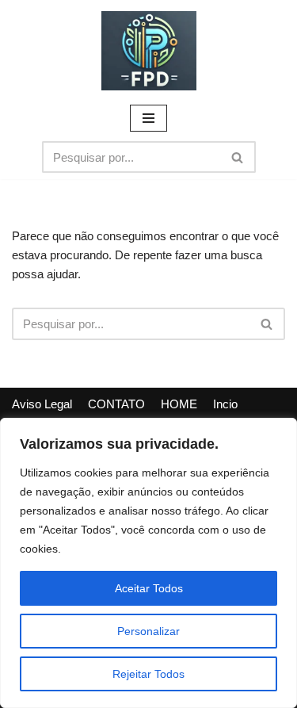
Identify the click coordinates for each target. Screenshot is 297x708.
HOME (179, 404)
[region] (148, 563)
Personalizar (148, 631)
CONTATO (116, 404)
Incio (225, 404)
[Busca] (238, 157)
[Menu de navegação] (148, 118)
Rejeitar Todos (148, 674)
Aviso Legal (42, 404)
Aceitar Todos (149, 588)
